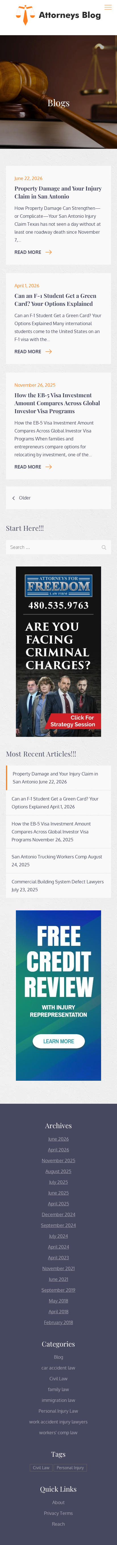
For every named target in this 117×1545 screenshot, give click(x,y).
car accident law (58, 1368)
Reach (58, 1524)
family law (58, 1389)
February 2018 (58, 1322)
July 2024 (58, 1236)
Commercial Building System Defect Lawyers (58, 882)
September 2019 (58, 1290)
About (58, 1502)
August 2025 (58, 1171)
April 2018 (58, 1311)
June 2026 (58, 1139)
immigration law (58, 1400)
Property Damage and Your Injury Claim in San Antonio (57, 192)
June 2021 (58, 1279)
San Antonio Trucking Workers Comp (49, 857)
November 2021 (58, 1268)
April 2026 (58, 1150)
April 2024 (58, 1247)
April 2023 (58, 1257)
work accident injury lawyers (58, 1422)
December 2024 (58, 1214)
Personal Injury (70, 1467)
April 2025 (58, 1204)
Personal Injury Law (58, 1411)
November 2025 (58, 1160)
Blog (58, 1357)
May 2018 (58, 1301)
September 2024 (58, 1225)
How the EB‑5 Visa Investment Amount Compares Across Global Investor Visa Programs (57, 403)
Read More (27, 252)
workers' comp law (58, 1432)
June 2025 (58, 1193)
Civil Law (58, 1378)
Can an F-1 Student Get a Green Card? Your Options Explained (55, 299)
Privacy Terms (58, 1513)
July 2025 (58, 1182)
